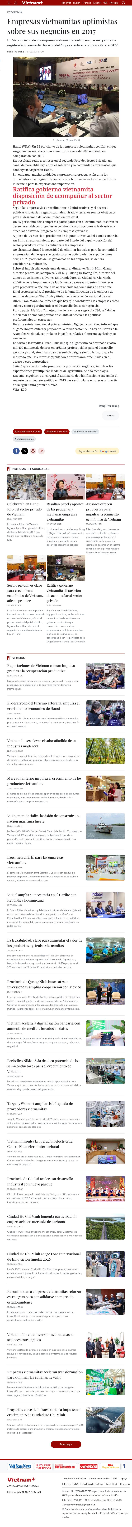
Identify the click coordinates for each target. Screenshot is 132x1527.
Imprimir (33, 451)
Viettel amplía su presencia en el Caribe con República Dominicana (41, 897)
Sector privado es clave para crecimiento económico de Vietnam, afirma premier (25, 593)
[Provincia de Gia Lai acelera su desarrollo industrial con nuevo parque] (105, 1189)
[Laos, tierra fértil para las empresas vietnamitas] (105, 868)
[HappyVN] (110, 1466)
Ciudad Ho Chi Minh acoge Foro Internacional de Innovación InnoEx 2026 (44, 1256)
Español (97, 2)
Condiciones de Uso (100, 1478)
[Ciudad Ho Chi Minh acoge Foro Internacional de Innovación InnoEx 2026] (105, 1264)
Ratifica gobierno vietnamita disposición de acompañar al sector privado (62, 195)
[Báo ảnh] (88, 1466)
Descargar (66, 1444)
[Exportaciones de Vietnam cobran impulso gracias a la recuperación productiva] (105, 676)
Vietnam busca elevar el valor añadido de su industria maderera (41, 743)
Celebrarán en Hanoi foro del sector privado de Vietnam (24, 509)
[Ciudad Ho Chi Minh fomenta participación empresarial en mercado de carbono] (105, 1227)
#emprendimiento (24, 438)
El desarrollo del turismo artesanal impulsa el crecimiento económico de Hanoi (43, 706)
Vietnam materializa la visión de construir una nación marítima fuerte (43, 818)
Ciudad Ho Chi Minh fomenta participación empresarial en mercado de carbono (41, 1219)
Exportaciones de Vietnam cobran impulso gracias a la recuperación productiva (41, 668)
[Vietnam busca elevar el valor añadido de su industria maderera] (105, 751)
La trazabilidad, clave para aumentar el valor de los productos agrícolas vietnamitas (44, 943)
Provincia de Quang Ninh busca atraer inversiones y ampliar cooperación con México (44, 984)
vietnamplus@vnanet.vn (83, 1504)
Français (87, 2)
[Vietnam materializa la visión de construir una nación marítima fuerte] (105, 826)
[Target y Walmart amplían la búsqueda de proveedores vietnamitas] (105, 1114)
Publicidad (111, 1484)
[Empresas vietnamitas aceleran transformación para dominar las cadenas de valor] (105, 1382)
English (76, 2)
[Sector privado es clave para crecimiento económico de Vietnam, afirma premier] (26, 568)
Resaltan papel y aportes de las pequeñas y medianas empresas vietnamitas (65, 511)
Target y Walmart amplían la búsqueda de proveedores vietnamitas (40, 1106)
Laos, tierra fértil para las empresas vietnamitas (35, 860)
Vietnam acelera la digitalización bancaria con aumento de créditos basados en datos (43, 1026)
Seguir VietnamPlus (88, 451)
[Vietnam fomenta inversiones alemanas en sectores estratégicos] (105, 1345)
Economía (14, 12)
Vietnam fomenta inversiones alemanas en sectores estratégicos (40, 1337)
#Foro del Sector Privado (27, 431)
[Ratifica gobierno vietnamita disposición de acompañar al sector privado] (66, 568)
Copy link (41, 451)
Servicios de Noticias (92, 1484)
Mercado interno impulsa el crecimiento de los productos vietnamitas (44, 781)
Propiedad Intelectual (75, 1478)
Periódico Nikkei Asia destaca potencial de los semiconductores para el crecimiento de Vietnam (43, 1066)
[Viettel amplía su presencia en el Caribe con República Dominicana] (105, 905)
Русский (114, 3)
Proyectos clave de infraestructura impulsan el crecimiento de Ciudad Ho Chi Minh (44, 1412)
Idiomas (66, 1484)
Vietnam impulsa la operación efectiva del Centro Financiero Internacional (40, 1144)
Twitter (24, 451)
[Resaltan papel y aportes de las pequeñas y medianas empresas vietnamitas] (66, 487)
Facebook (16, 451)
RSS (115, 1478)
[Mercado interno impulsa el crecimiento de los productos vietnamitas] (105, 788)
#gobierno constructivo (85, 431)
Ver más (18, 658)
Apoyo (124, 1478)
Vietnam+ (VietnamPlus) (33, 2)
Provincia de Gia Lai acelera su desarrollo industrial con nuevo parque (40, 1181)
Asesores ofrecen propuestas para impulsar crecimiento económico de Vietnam (103, 511)
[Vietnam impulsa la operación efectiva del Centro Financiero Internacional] (105, 1151)
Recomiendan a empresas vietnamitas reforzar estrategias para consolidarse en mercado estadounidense (44, 1296)
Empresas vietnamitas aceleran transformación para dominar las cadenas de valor (45, 1374)
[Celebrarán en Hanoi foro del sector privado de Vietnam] (26, 487)
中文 (105, 3)
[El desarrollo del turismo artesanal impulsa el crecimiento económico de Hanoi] (105, 713)
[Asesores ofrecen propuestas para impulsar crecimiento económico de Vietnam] (105, 487)
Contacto (125, 1484)
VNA (76, 1484)
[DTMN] (65, 1466)
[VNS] (20, 1466)
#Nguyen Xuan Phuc (56, 431)
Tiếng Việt (66, 2)
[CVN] (43, 1466)
